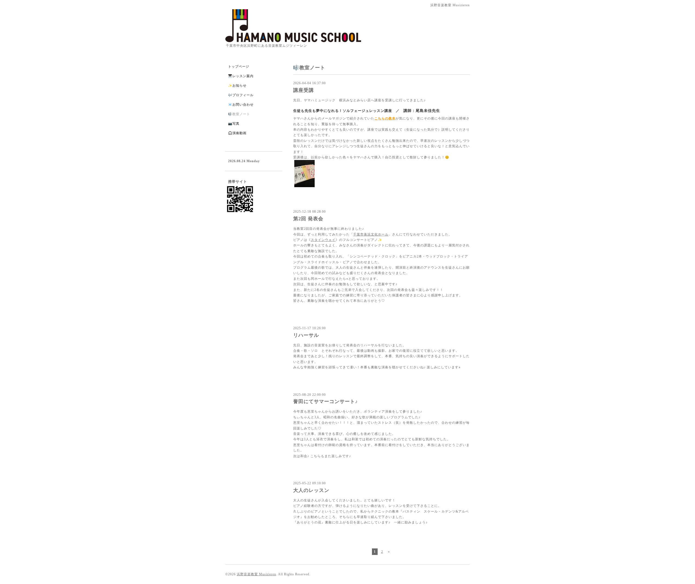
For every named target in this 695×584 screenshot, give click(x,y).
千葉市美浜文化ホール (370, 234)
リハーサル (306, 335)
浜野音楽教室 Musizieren (256, 574)
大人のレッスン (311, 490)
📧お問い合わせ (241, 104)
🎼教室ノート (239, 114)
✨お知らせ (237, 85)
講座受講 (303, 90)
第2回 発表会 (308, 218)
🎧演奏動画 (237, 133)
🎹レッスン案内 (241, 76)
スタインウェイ (323, 240)
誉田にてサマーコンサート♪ (325, 401)
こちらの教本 (385, 118)
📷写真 (233, 123)
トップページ (238, 66)
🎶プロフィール (241, 95)
